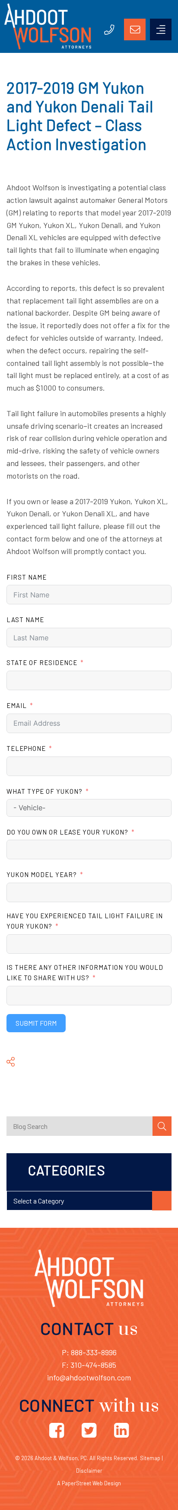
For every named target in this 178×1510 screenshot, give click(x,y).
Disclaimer (89, 1470)
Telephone (26, 748)
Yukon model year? (41, 874)
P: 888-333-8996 (89, 1352)
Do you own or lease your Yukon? (67, 832)
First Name (26, 577)
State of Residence (41, 662)
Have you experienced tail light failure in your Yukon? (84, 921)
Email (16, 705)
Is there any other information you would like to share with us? (84, 972)
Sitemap (150, 1458)
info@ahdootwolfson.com (89, 1377)
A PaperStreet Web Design (89, 1483)
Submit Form (36, 1023)
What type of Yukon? (44, 791)
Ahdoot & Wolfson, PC (61, 1458)
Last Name (25, 619)
